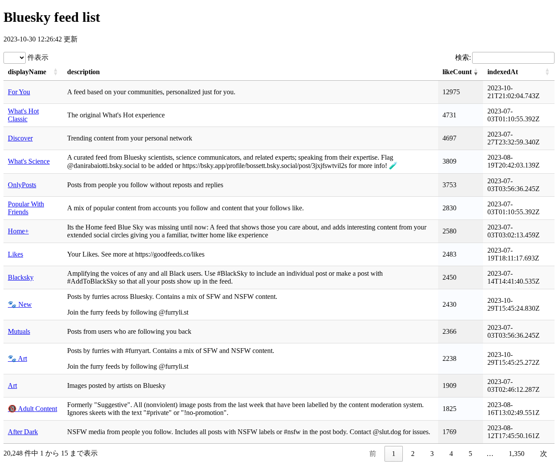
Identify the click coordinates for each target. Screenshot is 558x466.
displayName (27, 71)
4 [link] (451, 453)
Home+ (18, 231)
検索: (463, 57)
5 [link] (470, 453)
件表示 (37, 57)
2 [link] (413, 453)
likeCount (457, 71)
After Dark (23, 431)
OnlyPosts (22, 184)
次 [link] (543, 453)
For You (19, 92)
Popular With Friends (26, 208)
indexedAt (502, 71)
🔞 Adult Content (32, 408)
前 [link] (372, 453)
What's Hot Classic (23, 115)
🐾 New (20, 304)
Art (12, 385)
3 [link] (432, 453)
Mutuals (19, 331)
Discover (20, 138)
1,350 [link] (516, 453)
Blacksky (21, 277)
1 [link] (393, 453)
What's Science (29, 161)
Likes (15, 254)
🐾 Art (17, 358)
